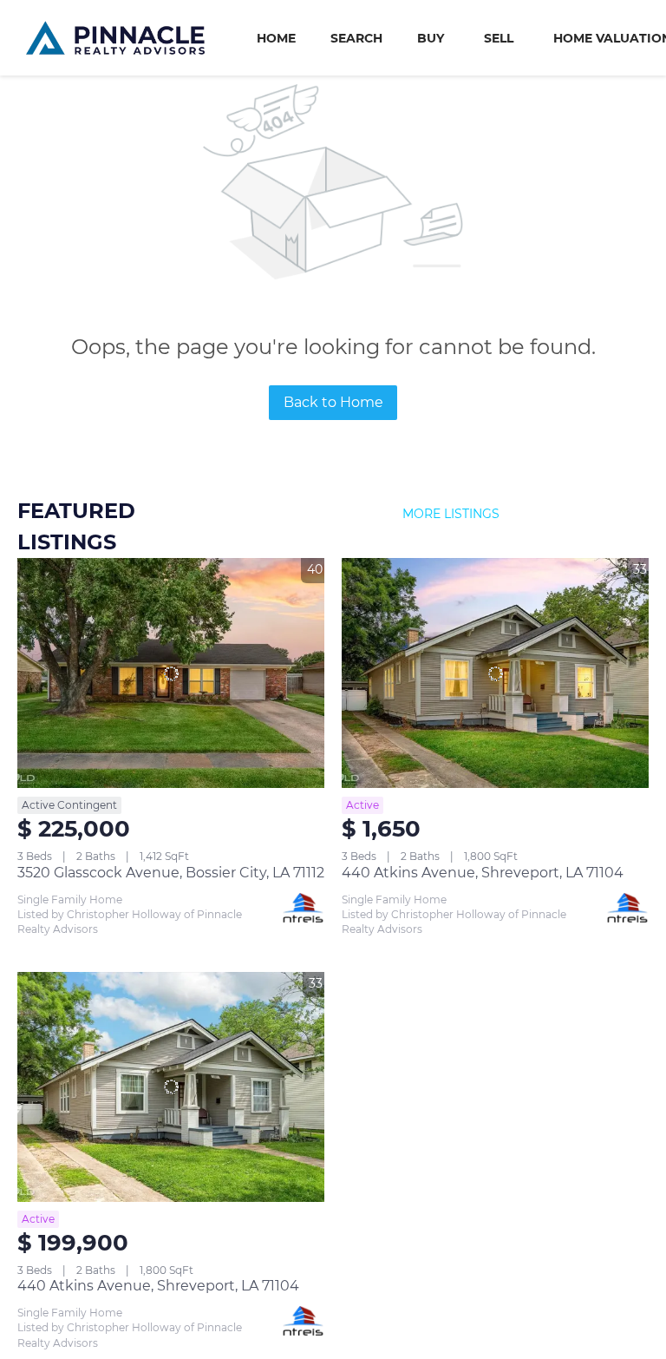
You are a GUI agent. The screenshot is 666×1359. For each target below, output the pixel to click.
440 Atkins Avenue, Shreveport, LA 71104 (483, 872)
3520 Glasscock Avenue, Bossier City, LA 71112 (170, 872)
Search (356, 38)
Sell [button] (498, 38)
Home (276, 38)
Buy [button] (430, 38)
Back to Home (333, 402)
